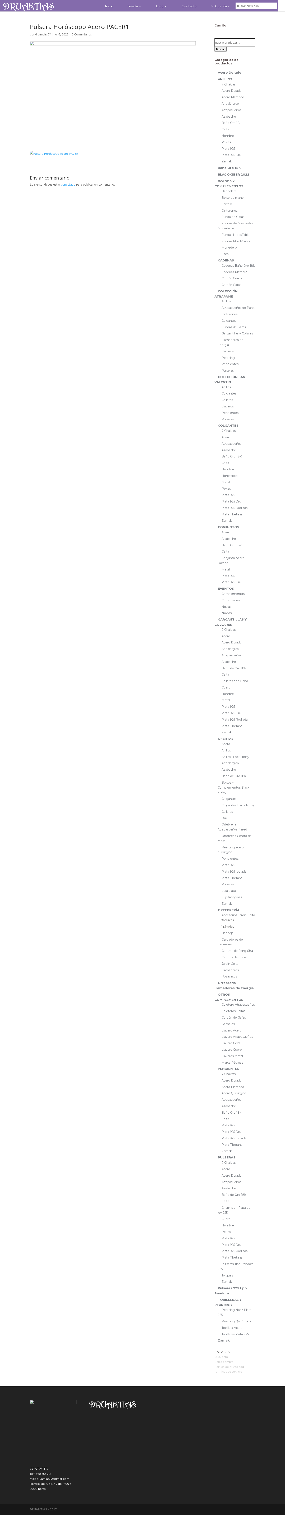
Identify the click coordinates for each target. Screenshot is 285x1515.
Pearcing (228, 358)
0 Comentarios (82, 34)
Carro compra (223, 1361)
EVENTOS (226, 588)
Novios (227, 613)
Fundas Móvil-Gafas (236, 241)
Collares (227, 400)
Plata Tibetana (232, 514)
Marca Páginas (232, 1062)
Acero (226, 437)
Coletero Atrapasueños (238, 1004)
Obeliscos (227, 920)
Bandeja (227, 933)
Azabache (229, 116)
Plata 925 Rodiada (235, 508)
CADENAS (226, 260)
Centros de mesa (234, 957)
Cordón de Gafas (234, 1017)
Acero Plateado (233, 97)
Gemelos (228, 1024)
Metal (226, 482)
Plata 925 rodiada (234, 871)
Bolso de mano (233, 198)
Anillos (226, 301)
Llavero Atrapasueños (237, 1037)
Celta (225, 129)
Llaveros (228, 351)
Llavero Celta (231, 1043)
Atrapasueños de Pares (238, 308)
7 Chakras (229, 84)
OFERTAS (225, 739)
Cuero (226, 687)
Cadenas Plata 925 (235, 272)
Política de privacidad (229, 1366)
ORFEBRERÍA (228, 910)
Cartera (227, 204)
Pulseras (228, 370)
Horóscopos (230, 476)
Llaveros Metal (232, 1056)
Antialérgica (230, 649)
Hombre (228, 136)
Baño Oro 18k (231, 123)
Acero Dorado (229, 72)
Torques (227, 1275)
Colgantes (229, 321)
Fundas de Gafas (234, 327)
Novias (226, 607)
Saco (225, 254)
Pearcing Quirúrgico (236, 1321)
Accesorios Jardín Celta (238, 915)
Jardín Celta (230, 964)
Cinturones (229, 210)
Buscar (220, 49)
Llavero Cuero (232, 1049)
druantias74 (43, 34)
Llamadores (230, 970)
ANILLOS (225, 79)
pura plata (229, 891)
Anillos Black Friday (235, 757)
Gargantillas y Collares (237, 333)
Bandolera (229, 191)
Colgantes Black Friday (238, 805)
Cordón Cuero (232, 278)
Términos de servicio (228, 1371)
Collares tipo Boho (235, 681)
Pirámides (227, 926)
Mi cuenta (221, 1356)
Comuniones (231, 600)
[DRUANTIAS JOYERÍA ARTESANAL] (28, 6)
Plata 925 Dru (231, 155)
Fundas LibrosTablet (236, 235)
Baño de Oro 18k (234, 668)
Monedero (229, 247)
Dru (224, 818)
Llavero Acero (232, 1030)
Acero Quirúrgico (234, 1093)
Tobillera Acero (232, 1328)
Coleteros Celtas (233, 1011)
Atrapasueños (231, 110)
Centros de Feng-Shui (237, 951)
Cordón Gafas (231, 285)
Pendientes (230, 364)
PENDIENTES (228, 1069)
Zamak (227, 161)
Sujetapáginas (232, 897)
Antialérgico (230, 104)
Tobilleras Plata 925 (235, 1334)
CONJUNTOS (228, 527)
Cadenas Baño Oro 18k (238, 266)
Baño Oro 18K (229, 168)
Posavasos (229, 976)
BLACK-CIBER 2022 (233, 174)
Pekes (226, 142)
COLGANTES (228, 425)
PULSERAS (226, 1157)
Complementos (233, 594)
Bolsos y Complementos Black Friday (233, 787)
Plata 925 (228, 149)
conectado (68, 184)
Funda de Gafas (233, 217)
